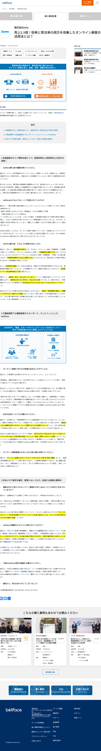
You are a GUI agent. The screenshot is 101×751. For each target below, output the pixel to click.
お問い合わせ (36, 741)
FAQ (54, 736)
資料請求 (77, 709)
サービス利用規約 (38, 723)
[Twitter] (5, 598)
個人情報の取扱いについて (41, 727)
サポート (56, 718)
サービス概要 (57, 709)
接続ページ (78, 718)
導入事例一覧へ (50, 672)
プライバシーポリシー (39, 736)
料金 (54, 731)
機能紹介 (56, 713)
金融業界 (56, 722)
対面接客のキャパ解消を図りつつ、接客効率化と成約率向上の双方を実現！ (32, 130)
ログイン (77, 713)
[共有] (9, 598)
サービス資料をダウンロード (87, 2)
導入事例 (56, 727)
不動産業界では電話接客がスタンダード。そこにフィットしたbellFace (30, 135)
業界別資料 (57, 740)
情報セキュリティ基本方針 (41, 732)
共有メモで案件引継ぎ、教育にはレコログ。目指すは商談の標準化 (29, 139)
